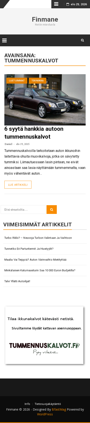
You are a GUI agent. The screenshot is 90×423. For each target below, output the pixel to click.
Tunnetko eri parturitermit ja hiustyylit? (29, 248)
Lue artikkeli (18, 185)
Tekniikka (37, 80)
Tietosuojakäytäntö (48, 404)
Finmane (45, 19)
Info (27, 404)
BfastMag (59, 409)
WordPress (45, 414)
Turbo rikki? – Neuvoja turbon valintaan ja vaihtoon (38, 237)
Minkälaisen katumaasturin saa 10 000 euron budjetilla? (39, 270)
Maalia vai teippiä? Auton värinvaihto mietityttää (35, 259)
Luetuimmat (17, 80)
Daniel (8, 144)
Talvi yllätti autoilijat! (17, 281)
